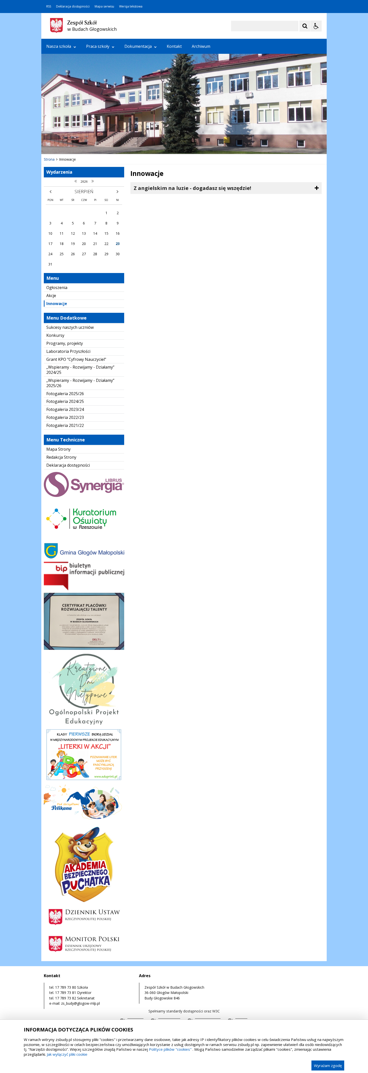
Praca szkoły (97, 46)
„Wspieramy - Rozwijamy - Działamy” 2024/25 (80, 369)
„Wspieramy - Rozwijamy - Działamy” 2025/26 (80, 383)
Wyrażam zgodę (328, 1065)
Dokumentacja (138, 46)
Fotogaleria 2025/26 (65, 393)
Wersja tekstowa (130, 6)
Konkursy (55, 335)
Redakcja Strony (61, 457)
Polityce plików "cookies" (170, 1049)
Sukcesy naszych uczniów (70, 327)
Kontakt (174, 46)
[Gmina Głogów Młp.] (84, 558)
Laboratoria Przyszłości (68, 351)
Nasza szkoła (58, 46)
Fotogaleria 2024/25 (65, 401)
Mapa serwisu (104, 6)
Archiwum (201, 46)
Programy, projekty (64, 343)
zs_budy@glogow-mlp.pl (80, 1003)
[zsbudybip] (84, 589)
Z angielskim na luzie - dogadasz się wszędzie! (192, 188)
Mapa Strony (58, 449)
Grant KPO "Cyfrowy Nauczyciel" (76, 359)
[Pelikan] (84, 821)
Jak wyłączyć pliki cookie (67, 1054)
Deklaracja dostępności (73, 6)
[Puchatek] (84, 901)
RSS (48, 6)
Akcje (51, 295)
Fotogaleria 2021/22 (65, 425)
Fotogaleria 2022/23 (65, 417)
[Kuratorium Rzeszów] (84, 539)
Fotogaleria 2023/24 (65, 409)
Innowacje (56, 303)
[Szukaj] (304, 26)
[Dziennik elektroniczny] (84, 495)
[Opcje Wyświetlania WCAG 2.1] (316, 26)
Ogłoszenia (56, 287)
